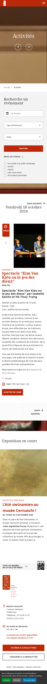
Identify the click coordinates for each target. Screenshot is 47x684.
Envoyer (23, 148)
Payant (11, 169)
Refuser (17, 680)
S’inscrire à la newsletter (23, 657)
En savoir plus (29, 680)
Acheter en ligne (12, 392)
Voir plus (8, 378)
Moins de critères (12, 157)
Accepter (6, 680)
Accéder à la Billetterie (23, 647)
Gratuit (11, 166)
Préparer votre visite (15, 618)
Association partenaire (17, 175)
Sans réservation (15, 172)
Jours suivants (34, 203)
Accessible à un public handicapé (21, 163)
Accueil (7, 87)
